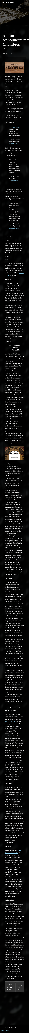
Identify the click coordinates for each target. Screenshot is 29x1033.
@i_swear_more (14, 127)
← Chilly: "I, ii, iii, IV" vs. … (10, 987)
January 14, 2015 (14, 180)
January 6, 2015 (13, 143)
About (2, 1030)
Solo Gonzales (7, 2)
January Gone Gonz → (19, 987)
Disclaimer (8, 1030)
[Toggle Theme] (25, 3)
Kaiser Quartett (10, 721)
